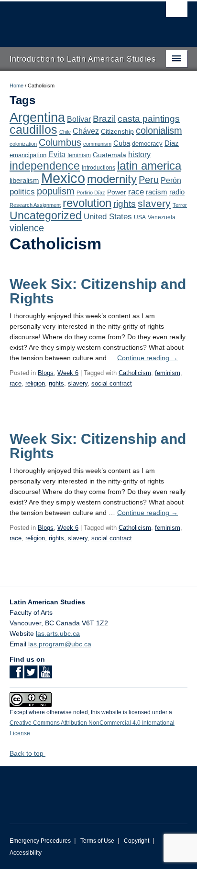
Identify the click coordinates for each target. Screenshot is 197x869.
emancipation (28, 155)
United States (108, 216)
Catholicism (135, 372)
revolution (87, 203)
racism (156, 192)
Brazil (104, 119)
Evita (57, 154)
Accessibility (26, 852)
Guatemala (109, 155)
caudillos (33, 129)
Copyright (136, 840)
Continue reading (147, 358)
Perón (171, 180)
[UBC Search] (176, 11)
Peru (149, 179)
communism (97, 144)
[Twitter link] (30, 675)
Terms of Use (97, 840)
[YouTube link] (45, 675)
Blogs (46, 372)
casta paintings (149, 119)
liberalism (24, 180)
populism (56, 191)
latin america (149, 165)
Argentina (37, 117)
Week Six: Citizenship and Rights (98, 291)
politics (22, 191)
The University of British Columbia (72, 19)
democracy (147, 143)
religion (35, 383)
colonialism (159, 130)
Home (16, 85)
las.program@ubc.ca (59, 644)
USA (140, 217)
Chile (65, 132)
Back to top (27, 753)
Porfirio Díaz (91, 192)
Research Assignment (35, 205)
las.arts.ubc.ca (58, 633)
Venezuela (161, 217)
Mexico (63, 178)
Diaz (171, 143)
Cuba (121, 143)
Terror (180, 205)
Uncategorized (46, 215)
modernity (112, 179)
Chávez (86, 131)
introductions (98, 167)
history (139, 154)
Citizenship (117, 131)
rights (124, 204)
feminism (79, 155)
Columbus (60, 142)
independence (45, 166)
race (136, 191)
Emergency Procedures (40, 840)
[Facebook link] (16, 675)
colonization (23, 144)
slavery (154, 203)
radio (177, 192)
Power (116, 192)
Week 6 (67, 372)
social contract (111, 383)
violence (27, 228)
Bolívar (79, 119)
